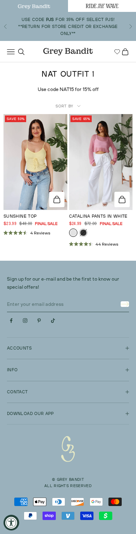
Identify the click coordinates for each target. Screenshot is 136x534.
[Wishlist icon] (117, 52)
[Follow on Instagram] (25, 320)
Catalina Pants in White (98, 216)
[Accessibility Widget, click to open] (11, 523)
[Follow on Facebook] (11, 320)
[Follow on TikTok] (53, 320)
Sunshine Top (20, 216)
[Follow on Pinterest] (39, 320)
